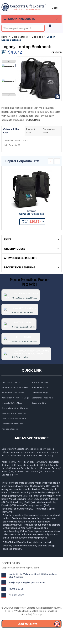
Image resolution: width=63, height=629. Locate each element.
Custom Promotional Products (15, 408)
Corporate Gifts (39, 403)
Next (9, 94)
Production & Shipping (19, 267)
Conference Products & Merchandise (42, 398)
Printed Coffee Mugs (10, 382)
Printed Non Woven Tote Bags (15, 398)
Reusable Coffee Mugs (11, 403)
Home (4, 36)
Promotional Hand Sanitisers (14, 387)
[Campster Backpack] (31, 189)
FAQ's (7, 239)
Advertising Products (41, 382)
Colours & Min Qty (11, 131)
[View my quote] (49, 27)
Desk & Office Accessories (13, 413)
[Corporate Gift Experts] (23, 7)
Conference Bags (40, 392)
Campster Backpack (31, 214)
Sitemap (37, 614)
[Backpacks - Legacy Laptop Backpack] (9, 65)
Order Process (14, 248)
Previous (9, 61)
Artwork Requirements (20, 258)
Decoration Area (49, 131)
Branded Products (40, 387)
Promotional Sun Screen (12, 392)
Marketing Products (10, 429)
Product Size (30, 131)
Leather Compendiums (12, 424)
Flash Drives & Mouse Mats (13, 418)
